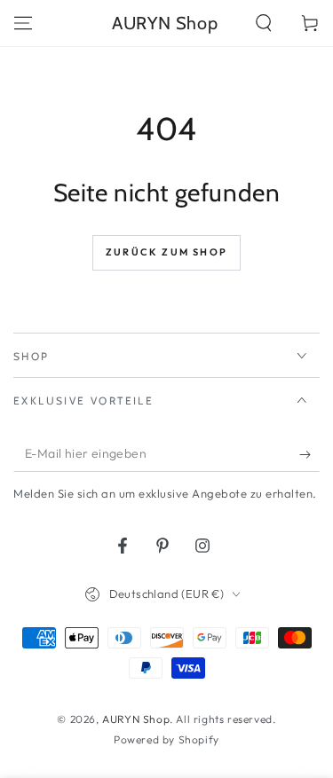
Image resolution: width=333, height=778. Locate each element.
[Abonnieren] (309, 454)
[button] (264, 23)
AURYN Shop (136, 719)
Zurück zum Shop (166, 252)
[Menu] (23, 23)
